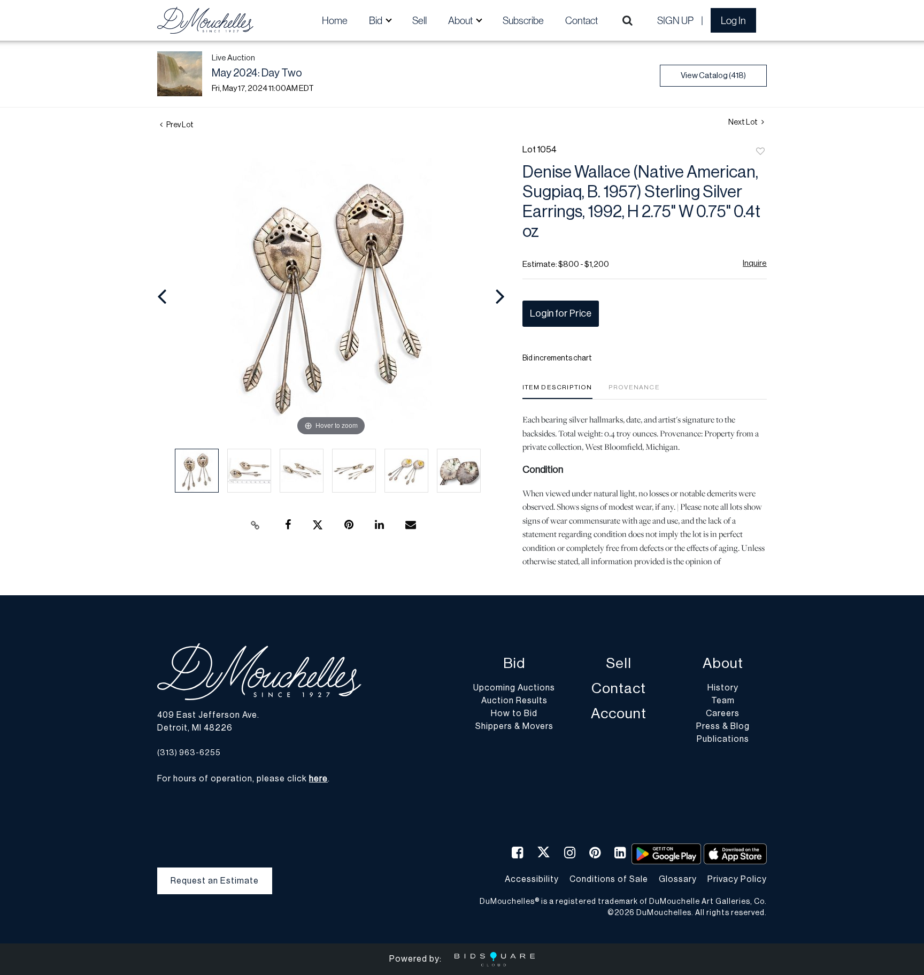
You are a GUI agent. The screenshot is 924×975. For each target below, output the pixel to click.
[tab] (557, 391)
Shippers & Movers (514, 726)
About (723, 663)
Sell (419, 20)
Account (618, 714)
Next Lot (743, 122)
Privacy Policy (737, 879)
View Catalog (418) (713, 76)
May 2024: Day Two (257, 73)
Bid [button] (376, 20)
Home (335, 20)
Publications (723, 739)
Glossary (678, 879)
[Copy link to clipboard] (255, 525)
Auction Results (514, 700)
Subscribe (523, 20)
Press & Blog (723, 726)
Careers (723, 713)
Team (723, 700)
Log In (733, 20)
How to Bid (514, 713)
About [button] (461, 20)
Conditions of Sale (608, 879)
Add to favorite (760, 152)
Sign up (675, 20)
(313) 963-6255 (189, 753)
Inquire (755, 263)
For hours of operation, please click (242, 778)
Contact (581, 20)
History (722, 688)
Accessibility (532, 879)
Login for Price (560, 313)
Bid (514, 663)
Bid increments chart (557, 358)
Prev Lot (179, 125)
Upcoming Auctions (514, 688)
